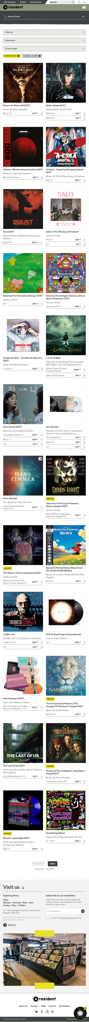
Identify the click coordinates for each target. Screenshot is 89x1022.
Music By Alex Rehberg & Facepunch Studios (22, 237)
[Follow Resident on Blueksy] (36, 1011)
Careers (52, 1006)
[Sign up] (83, 911)
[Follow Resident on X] (52, 1011)
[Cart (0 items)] (84, 2)
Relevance (10, 40)
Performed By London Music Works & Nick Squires (22, 771)
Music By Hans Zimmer (58, 777)
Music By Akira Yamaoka (15, 109)
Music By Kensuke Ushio (15, 364)
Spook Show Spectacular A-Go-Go (64, 837)
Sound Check (35, 2)
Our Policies (64, 1006)
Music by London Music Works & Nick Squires (65, 576)
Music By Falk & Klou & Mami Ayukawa (65, 176)
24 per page (11, 48)
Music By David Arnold (57, 710)
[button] (23, 113)
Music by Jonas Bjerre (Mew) (18, 430)
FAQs (43, 1006)
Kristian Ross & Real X (56, 638)
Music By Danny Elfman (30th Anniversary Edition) (18, 843)
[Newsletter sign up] (80, 1013)
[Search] (72, 2)
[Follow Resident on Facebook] (41, 1011)
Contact (34, 1006)
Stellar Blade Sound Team (59, 109)
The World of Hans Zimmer (17, 502)
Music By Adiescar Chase (16, 702)
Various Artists (53, 235)
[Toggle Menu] (84, 7)
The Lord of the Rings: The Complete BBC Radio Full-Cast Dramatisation (65, 363)
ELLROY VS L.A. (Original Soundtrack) (22, 638)
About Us (23, 1006)
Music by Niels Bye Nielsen (17, 173)
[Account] (79, 2)
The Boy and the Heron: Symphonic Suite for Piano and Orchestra (64, 432)
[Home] (13, 7)
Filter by (9, 32)
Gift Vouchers (10, 2)
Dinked (23, 2)
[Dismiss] (85, 1008)
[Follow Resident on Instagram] (47, 1011)
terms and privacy (67, 918)
